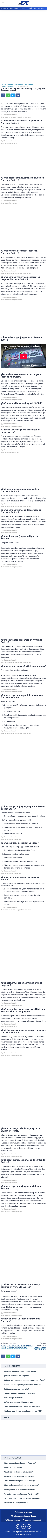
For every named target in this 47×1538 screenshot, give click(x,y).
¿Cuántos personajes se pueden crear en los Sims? (24, 1380)
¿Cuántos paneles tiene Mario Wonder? (19, 1393)
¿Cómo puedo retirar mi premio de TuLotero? (21, 1407)
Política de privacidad (23, 1512)
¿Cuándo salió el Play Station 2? (15, 1503)
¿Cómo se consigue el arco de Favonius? (19, 1463)
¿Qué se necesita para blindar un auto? (18, 1402)
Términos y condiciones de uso (23, 1516)
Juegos (23, 8)
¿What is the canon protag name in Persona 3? (22, 1385)
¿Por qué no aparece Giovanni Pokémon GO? (21, 1494)
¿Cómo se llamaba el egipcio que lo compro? (21, 1485)
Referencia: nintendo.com (9, 143)
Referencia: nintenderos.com (10, 452)
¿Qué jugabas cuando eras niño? (16, 1389)
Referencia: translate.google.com (11, 299)
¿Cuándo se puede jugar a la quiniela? (18, 1472)
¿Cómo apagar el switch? (13, 1398)
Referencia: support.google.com (11, 839)
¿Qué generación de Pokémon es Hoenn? (20, 1371)
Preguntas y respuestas (33, 1520)
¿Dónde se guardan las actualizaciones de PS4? (22, 1411)
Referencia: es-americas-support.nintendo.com (16, 117)
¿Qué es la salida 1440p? (13, 1467)
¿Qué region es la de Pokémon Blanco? (19, 1489)
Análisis (32, 8)
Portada (4, 8)
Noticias (14, 8)
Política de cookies (12, 1520)
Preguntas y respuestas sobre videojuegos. (17, 84)
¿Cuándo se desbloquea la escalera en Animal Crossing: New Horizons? (16, 1346)
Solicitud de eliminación (10, 114)
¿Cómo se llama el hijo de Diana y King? (19, 1481)
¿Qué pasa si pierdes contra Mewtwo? (18, 1476)
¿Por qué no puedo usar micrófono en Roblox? (22, 1498)
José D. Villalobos (8, 86)
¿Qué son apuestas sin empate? (16, 1376)
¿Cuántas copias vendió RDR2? (39, 1348)
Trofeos (41, 8)
